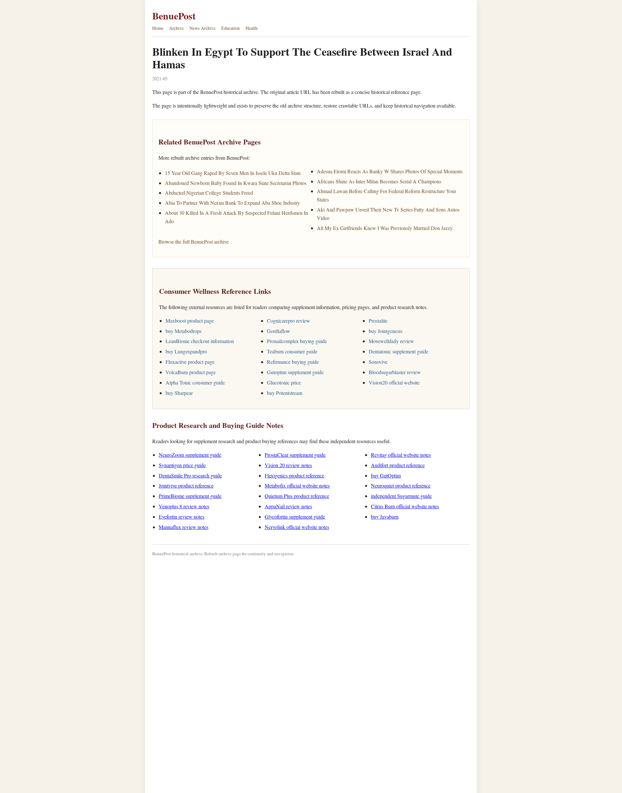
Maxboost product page (190, 320)
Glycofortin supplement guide (295, 516)
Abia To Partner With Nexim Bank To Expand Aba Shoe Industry (232, 202)
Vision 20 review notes (288, 465)
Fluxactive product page (190, 361)
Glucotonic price (284, 382)
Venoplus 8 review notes (184, 506)
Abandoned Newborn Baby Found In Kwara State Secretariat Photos (235, 182)
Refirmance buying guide (293, 361)
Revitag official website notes (401, 454)
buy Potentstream (284, 392)
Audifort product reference (398, 465)
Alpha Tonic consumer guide (195, 382)
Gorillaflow (278, 331)
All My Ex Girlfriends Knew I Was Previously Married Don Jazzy (385, 227)
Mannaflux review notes (183, 526)
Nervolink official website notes (297, 526)
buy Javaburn (384, 516)
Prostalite (378, 320)
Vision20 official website (394, 382)
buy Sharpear (179, 392)
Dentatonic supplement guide (398, 351)
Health (252, 28)
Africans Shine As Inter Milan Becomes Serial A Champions (379, 181)
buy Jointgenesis (385, 331)
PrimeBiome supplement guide (190, 495)
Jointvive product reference (186, 485)
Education (230, 28)
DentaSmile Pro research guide (190, 475)
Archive (176, 28)
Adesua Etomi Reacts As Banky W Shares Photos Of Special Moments (390, 171)
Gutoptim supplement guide (295, 372)
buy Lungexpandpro (186, 351)
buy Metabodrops (184, 331)
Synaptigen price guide (182, 465)
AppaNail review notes (288, 506)
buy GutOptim (386, 475)
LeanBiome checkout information (200, 341)
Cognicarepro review (288, 320)
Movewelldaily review (391, 341)
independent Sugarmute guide (401, 495)
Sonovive (378, 361)
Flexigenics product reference (294, 475)
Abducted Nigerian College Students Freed (209, 192)
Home (157, 28)
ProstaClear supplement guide (295, 454)
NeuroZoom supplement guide (190, 454)
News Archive (202, 28)
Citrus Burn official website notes (405, 506)
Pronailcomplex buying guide (297, 341)
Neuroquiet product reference (401, 485)
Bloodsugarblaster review (395, 372)
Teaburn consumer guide (292, 351)
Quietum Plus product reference (297, 495)
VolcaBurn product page (191, 372)
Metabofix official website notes (297, 485)
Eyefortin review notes (181, 516)
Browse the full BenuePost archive (193, 241)
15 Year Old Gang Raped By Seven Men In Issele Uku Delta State (233, 172)
